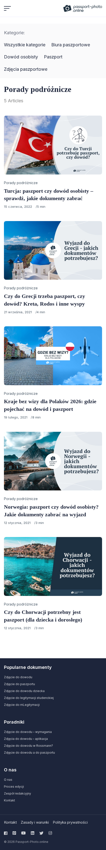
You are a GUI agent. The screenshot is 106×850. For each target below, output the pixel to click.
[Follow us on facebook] (6, 833)
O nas (8, 779)
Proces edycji (14, 786)
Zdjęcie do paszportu (19, 684)
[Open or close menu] (8, 8)
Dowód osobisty (21, 56)
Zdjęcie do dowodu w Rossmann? (28, 745)
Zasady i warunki (35, 822)
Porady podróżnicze (21, 183)
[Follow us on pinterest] (14, 833)
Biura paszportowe (70, 44)
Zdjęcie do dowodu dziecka (24, 691)
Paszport (53, 56)
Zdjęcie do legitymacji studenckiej (29, 698)
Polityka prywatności (70, 822)
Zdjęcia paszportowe (25, 69)
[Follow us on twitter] (41, 833)
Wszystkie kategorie (24, 44)
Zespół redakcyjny (17, 793)
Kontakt (9, 800)
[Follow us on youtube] (23, 833)
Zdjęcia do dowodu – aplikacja (26, 739)
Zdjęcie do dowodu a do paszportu (29, 752)
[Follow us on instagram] (50, 833)
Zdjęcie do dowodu (18, 677)
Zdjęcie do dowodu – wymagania (28, 732)
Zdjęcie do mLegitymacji (22, 705)
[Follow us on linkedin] (32, 833)
